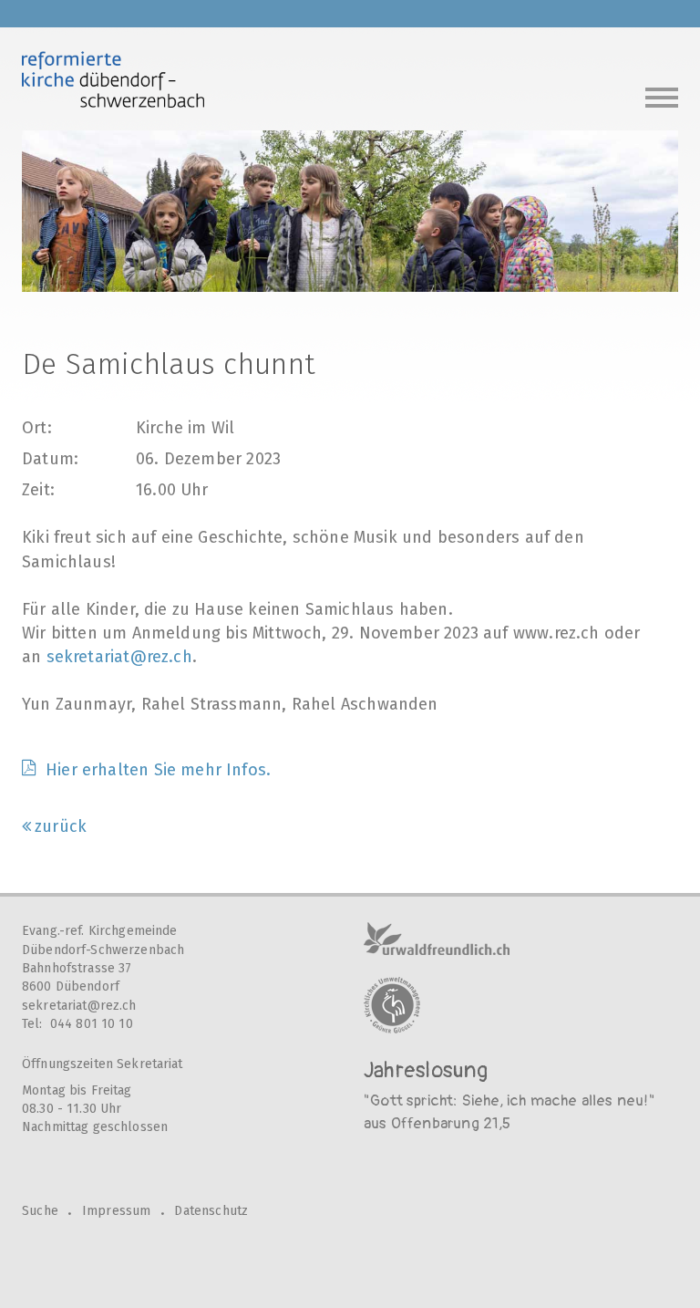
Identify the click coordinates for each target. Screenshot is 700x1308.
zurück (61, 826)
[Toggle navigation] (661, 95)
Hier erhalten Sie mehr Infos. (158, 770)
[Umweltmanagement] (392, 1005)
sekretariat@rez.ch (119, 657)
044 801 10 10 (91, 1024)
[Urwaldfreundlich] (437, 938)
